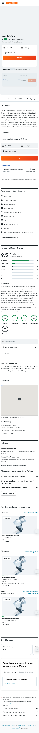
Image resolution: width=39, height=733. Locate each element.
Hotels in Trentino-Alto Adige (12, 727)
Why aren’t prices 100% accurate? (14, 715)
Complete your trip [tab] (10, 672)
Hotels (13, 725)
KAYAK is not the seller (10, 709)
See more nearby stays (31, 512)
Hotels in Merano (10, 683)
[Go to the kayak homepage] (12, 3)
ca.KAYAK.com (6, 725)
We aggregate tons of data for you (14, 712)
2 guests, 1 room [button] (9, 53)
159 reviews (19, 39)
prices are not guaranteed (9, 703)
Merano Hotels (15, 728)
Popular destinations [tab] (26, 672)
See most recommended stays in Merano (30, 592)
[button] (3, 3)
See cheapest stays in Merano (31, 552)
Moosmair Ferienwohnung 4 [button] (10, 535)
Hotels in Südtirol (27, 727)
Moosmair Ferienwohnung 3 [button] (10, 618)
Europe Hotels (21, 725)
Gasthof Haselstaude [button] (8, 577)
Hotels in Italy (30, 725)
